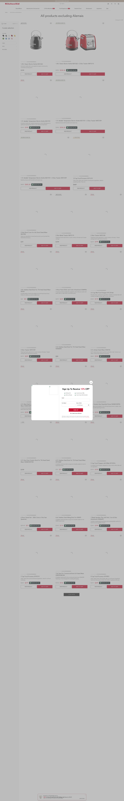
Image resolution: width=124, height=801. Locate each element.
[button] (91, 382)
